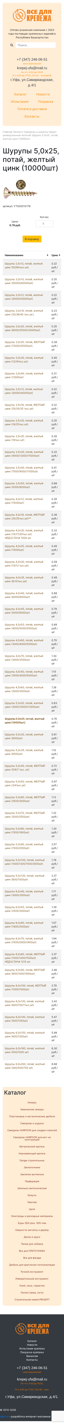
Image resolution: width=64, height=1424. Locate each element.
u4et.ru (4, 1416)
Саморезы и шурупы (35, 131)
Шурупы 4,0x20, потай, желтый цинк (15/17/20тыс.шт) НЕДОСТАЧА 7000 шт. (24, 534)
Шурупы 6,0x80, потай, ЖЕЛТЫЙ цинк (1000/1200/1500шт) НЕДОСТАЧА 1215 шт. (25, 958)
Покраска (45, 101)
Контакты (32, 116)
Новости (43, 94)
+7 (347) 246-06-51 (32, 59)
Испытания (19, 101)
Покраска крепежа (32, 1352)
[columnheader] (26, 255)
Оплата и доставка (32, 109)
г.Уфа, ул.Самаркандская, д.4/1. (32, 1397)
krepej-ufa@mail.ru (32, 68)
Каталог (20, 94)
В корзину (32, 239)
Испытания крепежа (32, 1348)
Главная (7, 131)
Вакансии (32, 1355)
